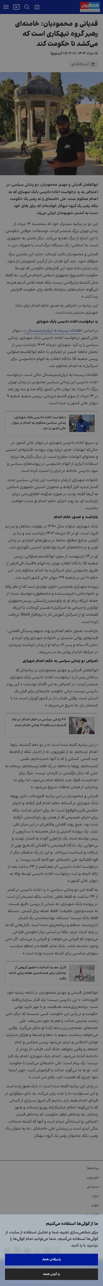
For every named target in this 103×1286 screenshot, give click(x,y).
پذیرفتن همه (51, 1259)
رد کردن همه (51, 1274)
